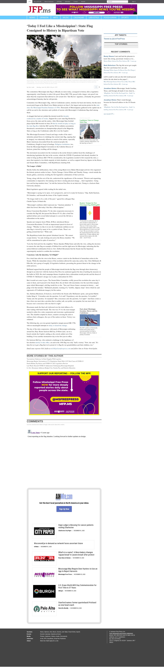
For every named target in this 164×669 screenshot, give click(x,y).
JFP (29, 1)
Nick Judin (31, 87)
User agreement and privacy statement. (121, 633)
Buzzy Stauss (109, 56)
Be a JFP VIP (37, 1)
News (32, 17)
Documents (63, 636)
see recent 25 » (109, 114)
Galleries (48, 636)
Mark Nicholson (110, 65)
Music (66, 17)
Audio (58, 636)
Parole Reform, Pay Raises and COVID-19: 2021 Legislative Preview (47, 363)
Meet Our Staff (44, 641)
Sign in (134, 1)
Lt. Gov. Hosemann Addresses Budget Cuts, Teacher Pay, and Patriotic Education (51, 368)
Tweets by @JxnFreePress (114, 38)
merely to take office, (42, 342)
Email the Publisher (60, 638)
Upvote (96, 87)
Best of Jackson (49, 1)
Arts (55, 17)
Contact (76, 1)
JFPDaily (59, 1)
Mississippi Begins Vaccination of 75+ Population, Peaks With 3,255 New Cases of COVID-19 (55, 361)
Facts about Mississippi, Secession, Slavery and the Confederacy (88, 311)
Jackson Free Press (41, 9)
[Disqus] (64, 457)
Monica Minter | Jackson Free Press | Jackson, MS (116, 61)
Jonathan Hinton (110, 88)
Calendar (79, 17)
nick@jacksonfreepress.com (60, 348)
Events (59, 632)
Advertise (67, 1)
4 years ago (125, 72)
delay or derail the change (58, 325)
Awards (83, 1)
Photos (42, 636)
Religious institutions (62, 144)
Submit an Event (56, 634)
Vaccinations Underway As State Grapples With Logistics (44, 359)
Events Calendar (45, 634)
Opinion (44, 17)
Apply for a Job (53, 641)
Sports (125, 17)
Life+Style (94, 17)
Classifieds (50, 638)
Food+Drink (110, 17)
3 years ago (133, 61)
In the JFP (43, 638)
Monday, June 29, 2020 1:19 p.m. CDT (47, 87)
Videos (53, 636)
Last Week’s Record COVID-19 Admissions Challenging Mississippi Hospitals (50, 366)
